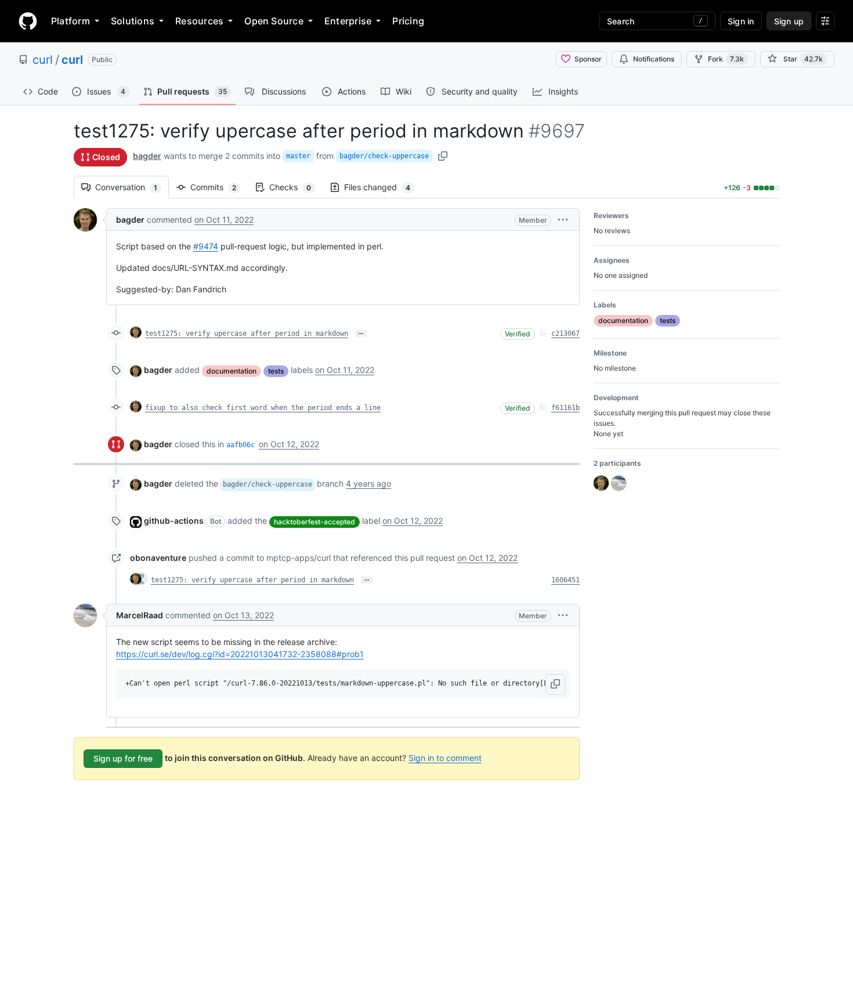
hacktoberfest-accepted (314, 521)
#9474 (205, 246)
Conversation (132, 187)
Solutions (132, 21)
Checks (296, 187)
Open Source (273, 21)
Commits (219, 187)
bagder (147, 156)
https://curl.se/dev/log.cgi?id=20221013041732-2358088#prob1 (240, 654)
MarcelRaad (139, 615)
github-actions (174, 520)
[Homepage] (28, 21)
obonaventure (158, 558)
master (298, 156)
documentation (231, 371)
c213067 (565, 333)
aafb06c (240, 445)
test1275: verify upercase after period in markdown (246, 333)
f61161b (565, 408)
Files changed (383, 187)
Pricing (408, 21)
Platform (70, 21)
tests (276, 371)
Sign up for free (123, 758)
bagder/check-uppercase (384, 156)
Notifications (653, 59)
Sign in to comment (445, 758)
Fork (726, 59)
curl (42, 60)
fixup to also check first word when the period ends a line (263, 408)
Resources (199, 21)
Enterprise (347, 21)
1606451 (565, 580)
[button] (563, 219)
